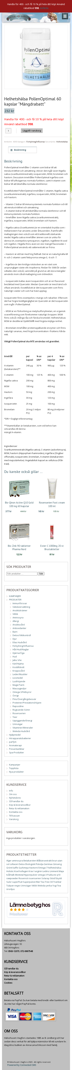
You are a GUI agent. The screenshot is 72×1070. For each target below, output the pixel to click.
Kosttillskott (18, 667)
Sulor (9, 881)
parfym (12, 741)
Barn (15, 631)
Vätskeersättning (21, 606)
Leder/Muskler (20, 674)
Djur (15, 638)
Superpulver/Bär (31, 881)
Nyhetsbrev (15, 797)
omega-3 (42, 874)
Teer (15, 717)
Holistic (10, 871)
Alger (9, 860)
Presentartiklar (16, 748)
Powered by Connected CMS (21, 1064)
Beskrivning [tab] (20, 149)
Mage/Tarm (18, 684)
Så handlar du (16, 801)
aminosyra (17, 860)
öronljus (10, 889)
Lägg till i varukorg (32, 130)
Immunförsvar (20, 603)
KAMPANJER (15, 596)
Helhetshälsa (62, 141)
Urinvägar (18, 724)
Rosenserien (19, 713)
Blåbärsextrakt (44, 860)
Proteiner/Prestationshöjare (27, 702)
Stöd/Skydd (56, 878)
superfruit (17, 881)
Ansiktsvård (19, 624)
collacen (14, 864)
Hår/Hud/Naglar (21, 649)
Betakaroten (29, 860)
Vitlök (15, 613)
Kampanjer (14, 764)
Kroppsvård (19, 670)
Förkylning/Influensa (35, 141)
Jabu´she (17, 660)
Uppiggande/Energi (22, 720)
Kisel (16, 871)
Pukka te (51, 874)
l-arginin (38, 871)
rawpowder (12, 878)
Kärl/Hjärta (18, 663)
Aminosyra (18, 617)
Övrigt (16, 695)
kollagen (23, 871)
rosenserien (34, 878)
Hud (15, 656)
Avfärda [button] (44, 8)
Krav (31, 871)
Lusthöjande (19, 681)
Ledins (46, 871)
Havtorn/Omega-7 (38, 867)
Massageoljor (19, 688)
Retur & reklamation (19, 808)
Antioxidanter (19, 628)
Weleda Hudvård (21, 731)
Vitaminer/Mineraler (23, 727)
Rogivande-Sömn (21, 709)
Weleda (41, 885)
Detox (22, 864)
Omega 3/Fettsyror (22, 692)
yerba (49, 885)
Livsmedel (18, 677)
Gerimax (48, 864)
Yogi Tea (56, 885)
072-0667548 (26, 951)
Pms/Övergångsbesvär (24, 699)
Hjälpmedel (15, 734)
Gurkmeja (24, 867)
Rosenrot (23, 878)
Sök (41, 573)
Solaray (45, 878)
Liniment (54, 871)
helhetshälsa (54, 867)
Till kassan (14, 815)
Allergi (16, 621)
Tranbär (57, 881)
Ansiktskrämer (20, 610)
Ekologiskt (30, 864)
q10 (58, 874)
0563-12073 (13, 951)
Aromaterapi (15, 745)
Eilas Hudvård (20, 642)
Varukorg (13, 819)
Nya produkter (16, 771)
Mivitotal (19, 874)
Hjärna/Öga (18, 652)
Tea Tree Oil (47, 881)
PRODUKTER (15, 599)
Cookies (8, 982)
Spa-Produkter (16, 752)
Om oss (13, 794)
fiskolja (39, 864)
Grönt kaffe (12, 867)
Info (11, 790)
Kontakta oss (15, 811)
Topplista (13, 768)
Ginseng (57, 864)
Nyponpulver (30, 874)
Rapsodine (18, 706)
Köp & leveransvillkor (20, 804)
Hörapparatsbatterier (20, 738)
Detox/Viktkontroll (22, 635)
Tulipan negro (13, 885)
